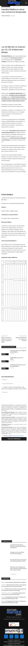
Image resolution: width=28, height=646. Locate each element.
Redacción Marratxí (6, 15)
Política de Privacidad (12, 619)
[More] (14, 329)
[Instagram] (17, 636)
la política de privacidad (17, 435)
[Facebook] (7, 329)
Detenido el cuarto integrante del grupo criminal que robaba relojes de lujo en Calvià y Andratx (18, 568)
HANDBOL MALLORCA (6, 6)
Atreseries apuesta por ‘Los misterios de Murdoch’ (21, 339)
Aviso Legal (6, 619)
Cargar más (13, 574)
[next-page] (5, 372)
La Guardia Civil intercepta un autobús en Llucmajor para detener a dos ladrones (18, 546)
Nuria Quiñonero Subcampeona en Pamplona (16, 582)
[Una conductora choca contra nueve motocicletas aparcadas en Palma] (5, 561)
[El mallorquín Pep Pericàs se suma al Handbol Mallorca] (5, 366)
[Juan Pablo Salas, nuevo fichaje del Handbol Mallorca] (5, 352)
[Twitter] (11, 636)
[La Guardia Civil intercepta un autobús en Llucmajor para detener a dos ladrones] (5, 547)
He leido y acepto (13, 435)
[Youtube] (22, 636)
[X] (10, 329)
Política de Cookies (21, 619)
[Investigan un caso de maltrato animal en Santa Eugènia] (5, 554)
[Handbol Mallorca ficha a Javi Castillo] (5, 359)
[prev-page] (2, 372)
